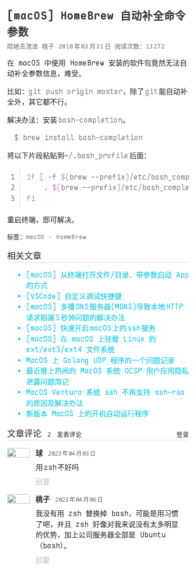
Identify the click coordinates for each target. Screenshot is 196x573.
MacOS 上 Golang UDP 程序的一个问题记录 (100, 360)
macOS (35, 237)
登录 (182, 434)
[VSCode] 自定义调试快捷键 (74, 296)
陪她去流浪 (22, 46)
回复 (43, 482)
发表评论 (69, 434)
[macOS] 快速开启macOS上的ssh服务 (91, 328)
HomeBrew (71, 237)
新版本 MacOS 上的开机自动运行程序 (87, 414)
